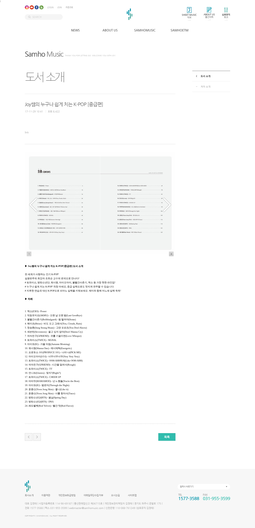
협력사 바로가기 (187, 486)
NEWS (75, 30)
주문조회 (69, 7)
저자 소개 (205, 86)
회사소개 (29, 495)
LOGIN (50, 7)
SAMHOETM (180, 30)
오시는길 (115, 495)
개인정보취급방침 (67, 495)
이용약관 (45, 495)
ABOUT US (110, 30)
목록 (167, 437)
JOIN (59, 7)
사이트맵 (132, 495)
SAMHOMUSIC (145, 30)
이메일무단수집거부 (93, 495)
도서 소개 (205, 76)
